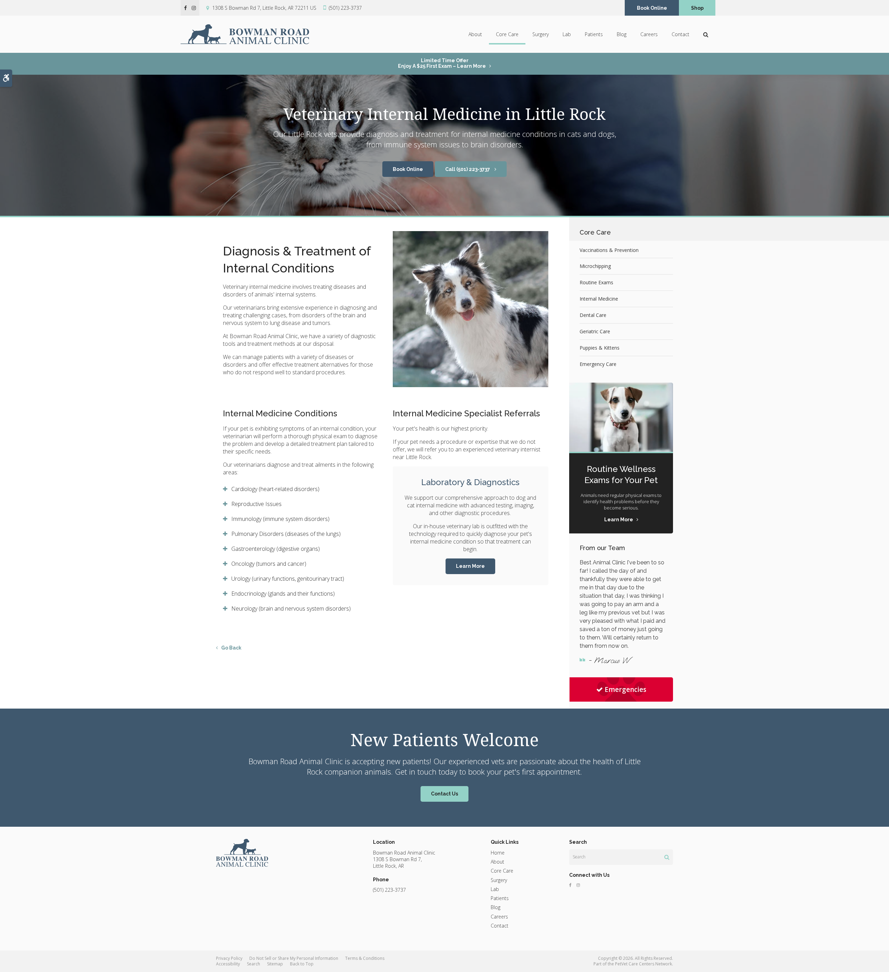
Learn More (470, 566)
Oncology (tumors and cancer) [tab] (268, 563)
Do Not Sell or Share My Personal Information (293, 958)
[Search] (667, 857)
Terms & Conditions (364, 958)
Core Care (507, 34)
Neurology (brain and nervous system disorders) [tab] (291, 608)
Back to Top (302, 964)
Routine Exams (596, 282)
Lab (567, 34)
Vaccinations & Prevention (609, 250)
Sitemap (275, 964)
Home (498, 852)
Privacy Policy (229, 958)
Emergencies (625, 689)
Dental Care (593, 315)
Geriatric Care (595, 331)
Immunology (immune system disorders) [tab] (280, 519)
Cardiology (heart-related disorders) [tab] (275, 489)
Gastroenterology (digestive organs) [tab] (275, 549)
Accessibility (228, 964)
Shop (697, 8)
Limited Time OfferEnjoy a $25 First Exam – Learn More (442, 63)
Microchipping (595, 266)
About (475, 34)
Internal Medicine (599, 298)
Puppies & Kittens (600, 347)
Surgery (540, 34)
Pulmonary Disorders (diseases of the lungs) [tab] (286, 534)
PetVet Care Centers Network (643, 964)
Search (253, 964)
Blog (621, 34)
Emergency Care (598, 364)
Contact (680, 34)
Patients (594, 34)
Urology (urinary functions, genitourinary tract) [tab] (287, 578)
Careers (649, 34)
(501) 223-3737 (345, 8)
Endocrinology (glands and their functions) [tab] (283, 593)
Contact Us (444, 794)
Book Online (652, 8)
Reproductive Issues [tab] (256, 504)
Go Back (231, 648)
